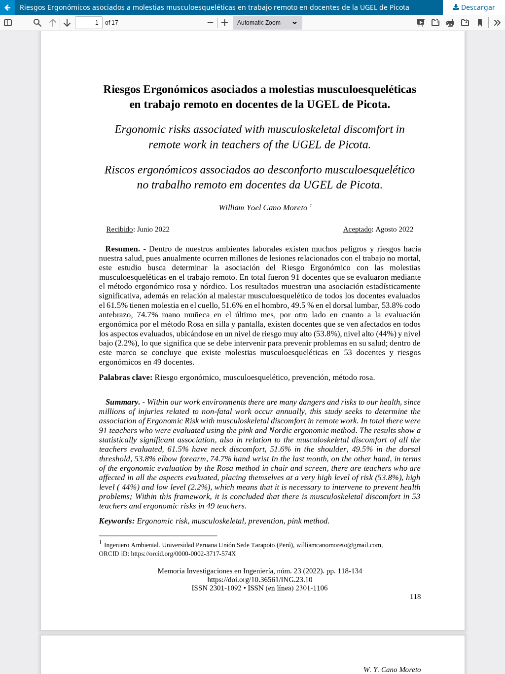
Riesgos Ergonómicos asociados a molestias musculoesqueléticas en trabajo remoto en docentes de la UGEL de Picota (214, 7)
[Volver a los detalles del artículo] (7, 7)
